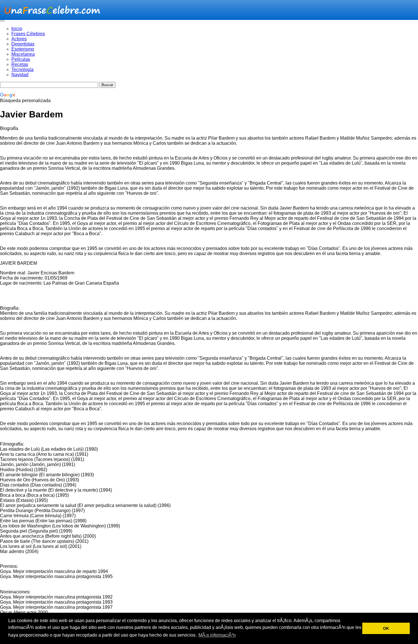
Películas (20, 59)
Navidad (19, 74)
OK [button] (386, 628)
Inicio (16, 28)
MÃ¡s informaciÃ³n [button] (217, 635)
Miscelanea (23, 54)
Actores (19, 38)
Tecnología (22, 69)
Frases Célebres (28, 33)
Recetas (19, 64)
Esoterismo (22, 49)
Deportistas (22, 44)
